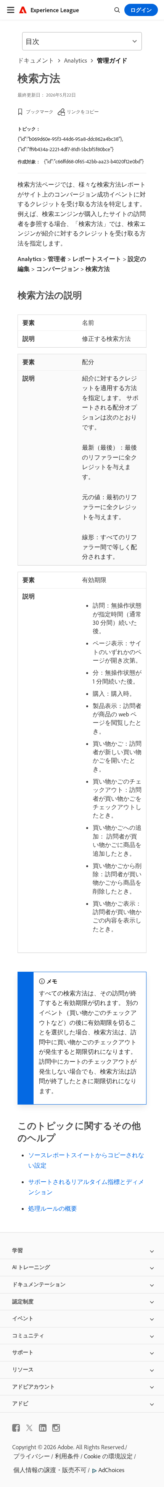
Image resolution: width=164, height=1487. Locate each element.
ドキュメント (36, 60)
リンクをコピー (83, 112)
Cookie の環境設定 (108, 1456)
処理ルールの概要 (52, 1208)
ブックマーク (39, 112)
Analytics (75, 60)
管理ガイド (112, 60)
